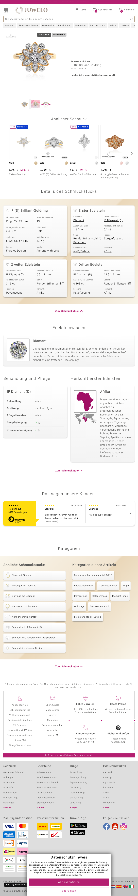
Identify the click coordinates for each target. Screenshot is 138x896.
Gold (40, 231)
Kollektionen (64, 25)
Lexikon (124, 25)
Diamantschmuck (108, 585)
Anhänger (8, 777)
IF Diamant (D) (113, 220)
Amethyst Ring (78, 777)
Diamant (78, 220)
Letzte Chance (97, 25)
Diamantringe (10, 797)
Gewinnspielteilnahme (20, 720)
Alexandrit (108, 772)
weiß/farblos (81, 252)
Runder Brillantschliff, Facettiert (87, 240)
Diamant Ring (77, 792)
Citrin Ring (75, 787)
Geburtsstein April (99, 606)
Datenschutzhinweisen (67, 875)
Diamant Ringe (120, 596)
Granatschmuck (45, 802)
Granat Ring (76, 797)
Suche (131, 19)
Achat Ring (76, 772)
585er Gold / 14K (17, 241)
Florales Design (16, 251)
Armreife (8, 787)
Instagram (123, 826)
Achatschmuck (45, 772)
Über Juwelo (52, 705)
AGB (19, 881)
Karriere (7, 881)
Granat (107, 797)
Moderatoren (52, 710)
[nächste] (131, 153)
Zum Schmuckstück (67, 311)
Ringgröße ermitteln (20, 745)
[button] (5, 10)
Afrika (108, 252)
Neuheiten (80, 25)
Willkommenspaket (19, 715)
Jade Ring (75, 802)
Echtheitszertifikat (20, 710)
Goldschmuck (99, 596)
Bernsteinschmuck (47, 787)
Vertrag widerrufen (16, 884)
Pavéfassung (14, 293)
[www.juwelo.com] (125, 886)
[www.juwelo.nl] (112, 886)
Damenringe (80, 596)
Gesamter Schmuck (14, 772)
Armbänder (9, 782)
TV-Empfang (20, 725)
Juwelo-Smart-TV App (20, 730)
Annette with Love (48, 251)
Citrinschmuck (45, 792)
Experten (52, 715)
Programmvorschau (52, 725)
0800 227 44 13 (85, 742)
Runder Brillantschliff (50, 284)
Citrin (106, 792)
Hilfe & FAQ (20, 740)
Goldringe (79, 606)
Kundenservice (20, 705)
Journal (51, 735)
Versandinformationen (20, 735)
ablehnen (77, 870)
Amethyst (108, 777)
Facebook (106, 826)
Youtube (115, 826)
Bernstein (108, 787)
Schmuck (10, 25)
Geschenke (48, 25)
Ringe (126, 585)
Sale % (113, 25)
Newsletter (53, 730)
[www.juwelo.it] (131, 886)
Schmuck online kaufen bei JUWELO (93, 575)
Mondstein (109, 802)
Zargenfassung (113, 239)
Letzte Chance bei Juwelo (87, 617)
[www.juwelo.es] (119, 886)
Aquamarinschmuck (48, 782)
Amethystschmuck (47, 777)
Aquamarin (109, 782)
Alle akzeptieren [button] (69, 882)
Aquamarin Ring (78, 782)
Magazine (52, 720)
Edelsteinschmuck (28, 25)
